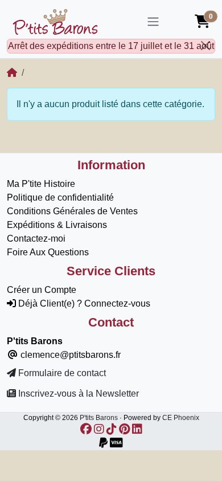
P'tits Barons (99, 418)
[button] (202, 21)
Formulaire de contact (61, 373)
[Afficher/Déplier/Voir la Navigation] (153, 22)
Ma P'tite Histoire (41, 184)
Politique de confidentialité (60, 197)
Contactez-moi (36, 238)
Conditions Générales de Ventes (72, 211)
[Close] (205, 45)
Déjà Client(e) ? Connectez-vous (83, 303)
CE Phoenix (180, 418)
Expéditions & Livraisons (57, 225)
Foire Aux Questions (48, 252)
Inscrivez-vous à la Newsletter (77, 393)
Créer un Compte (41, 290)
